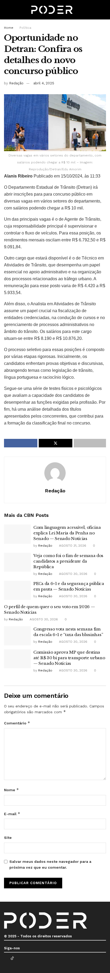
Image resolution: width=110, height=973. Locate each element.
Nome (11, 789)
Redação (16, 83)
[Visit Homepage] (52, 10)
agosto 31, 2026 (72, 545)
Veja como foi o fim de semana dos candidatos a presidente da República (68, 561)
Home (8, 28)
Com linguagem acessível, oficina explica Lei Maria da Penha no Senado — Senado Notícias (67, 533)
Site (8, 837)
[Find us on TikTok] (12, 958)
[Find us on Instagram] (25, 958)
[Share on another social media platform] (90, 443)
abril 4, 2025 (43, 83)
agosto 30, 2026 (72, 574)
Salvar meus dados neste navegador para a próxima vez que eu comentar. (50, 864)
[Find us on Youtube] (19, 958)
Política (25, 28)
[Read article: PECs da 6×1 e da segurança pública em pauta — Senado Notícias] (17, 590)
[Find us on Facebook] (5, 958)
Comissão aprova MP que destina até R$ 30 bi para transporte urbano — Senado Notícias (69, 658)
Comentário (17, 722)
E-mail (12, 813)
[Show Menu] (6, 9)
